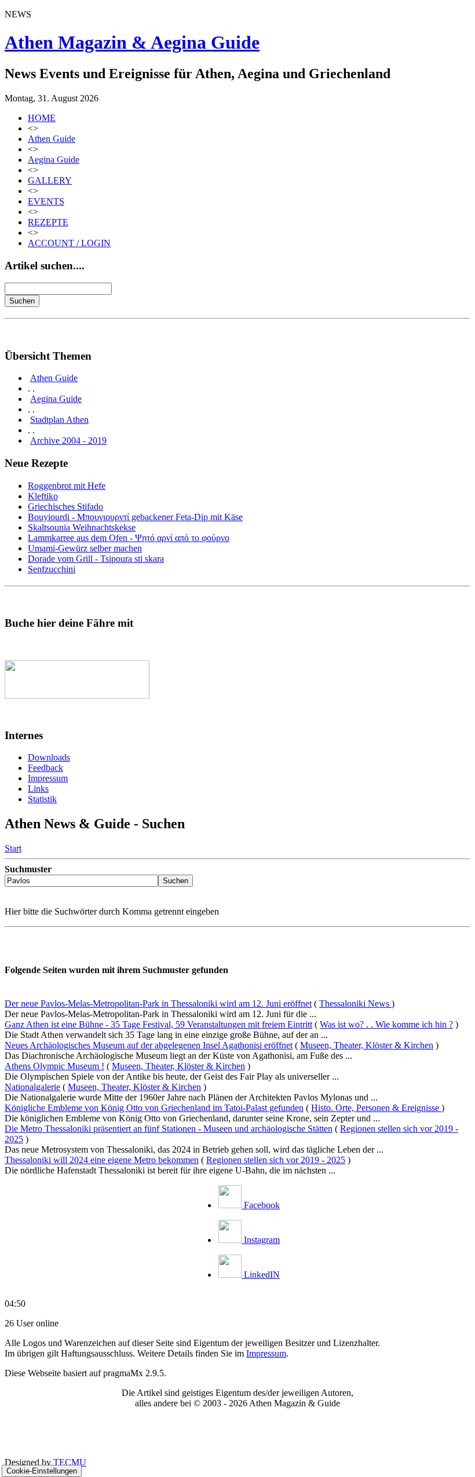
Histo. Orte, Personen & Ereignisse (376, 1108)
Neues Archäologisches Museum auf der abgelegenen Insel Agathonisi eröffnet (149, 1045)
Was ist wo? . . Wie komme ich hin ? (386, 1024)
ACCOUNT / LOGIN (69, 243)
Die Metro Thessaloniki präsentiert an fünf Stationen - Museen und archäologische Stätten (168, 1129)
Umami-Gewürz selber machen (85, 548)
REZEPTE (48, 222)
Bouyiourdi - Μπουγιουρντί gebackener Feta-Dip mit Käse (135, 517)
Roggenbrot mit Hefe (66, 486)
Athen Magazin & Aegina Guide (132, 42)
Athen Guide (51, 139)
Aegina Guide (53, 159)
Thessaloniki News (355, 1003)
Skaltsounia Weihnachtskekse (82, 527)
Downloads (49, 757)
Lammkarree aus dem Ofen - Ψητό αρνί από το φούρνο (128, 538)
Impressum (48, 778)
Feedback (45, 768)
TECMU (69, 1462)
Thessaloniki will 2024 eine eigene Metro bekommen (102, 1160)
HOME (42, 118)
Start (13, 848)
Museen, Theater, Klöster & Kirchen (366, 1045)
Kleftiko (43, 496)
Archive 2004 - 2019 (68, 440)
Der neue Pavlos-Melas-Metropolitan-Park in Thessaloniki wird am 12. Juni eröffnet (158, 1003)
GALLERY (50, 180)
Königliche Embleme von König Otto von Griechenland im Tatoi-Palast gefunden (154, 1108)
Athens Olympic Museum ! (54, 1066)
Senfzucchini (51, 569)
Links (38, 789)
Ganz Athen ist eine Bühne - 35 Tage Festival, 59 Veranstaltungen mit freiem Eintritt (158, 1024)
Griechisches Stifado (65, 506)
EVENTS (46, 201)
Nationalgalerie (32, 1087)
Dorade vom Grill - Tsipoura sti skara (96, 559)
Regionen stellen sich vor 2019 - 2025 (275, 1160)
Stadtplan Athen (59, 420)
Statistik (42, 799)
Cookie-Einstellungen (41, 1471)
